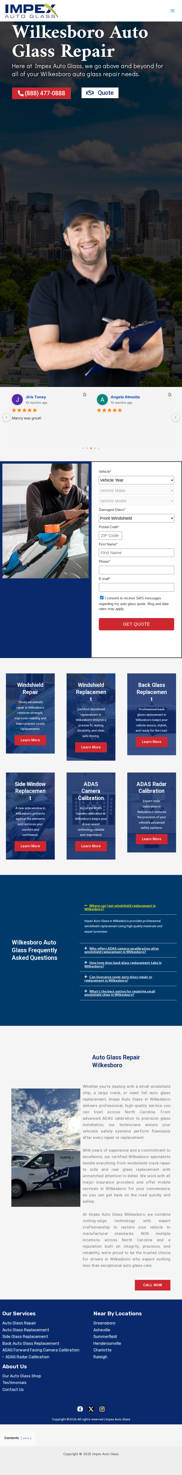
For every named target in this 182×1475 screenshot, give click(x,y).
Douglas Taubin (40, 397)
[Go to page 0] (83, 448)
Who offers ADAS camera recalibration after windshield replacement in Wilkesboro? (121, 950)
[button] (128, 907)
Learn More (30, 740)
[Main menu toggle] (172, 11)
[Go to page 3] (95, 448)
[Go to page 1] (87, 448)
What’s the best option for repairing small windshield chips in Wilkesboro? (119, 993)
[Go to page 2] (91, 448)
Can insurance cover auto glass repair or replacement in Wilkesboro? (118, 978)
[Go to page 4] (99, 448)
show (26, 1438)
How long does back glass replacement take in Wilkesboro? (123, 964)
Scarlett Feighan (126, 397)
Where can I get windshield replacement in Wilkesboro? (120, 907)
